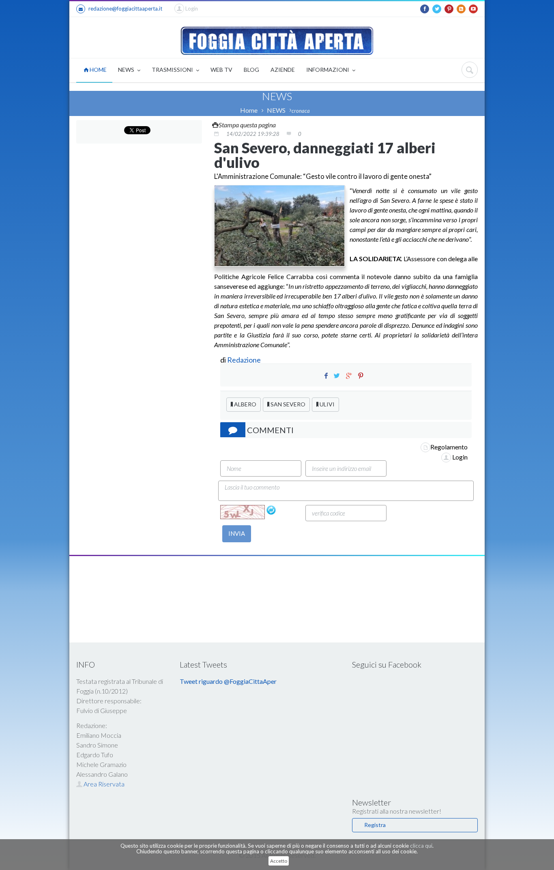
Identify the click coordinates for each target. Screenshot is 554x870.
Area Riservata (103, 784)
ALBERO (244, 404)
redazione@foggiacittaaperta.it (125, 8)
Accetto (278, 861)
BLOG (251, 69)
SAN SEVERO (287, 404)
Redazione (244, 359)
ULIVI (326, 404)
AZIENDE (283, 69)
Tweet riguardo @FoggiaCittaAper (228, 681)
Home (249, 110)
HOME (97, 69)
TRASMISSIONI (173, 69)
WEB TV (221, 69)
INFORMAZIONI (328, 69)
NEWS (126, 69)
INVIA (236, 533)
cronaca (301, 110)
